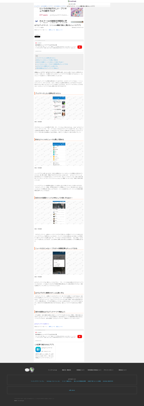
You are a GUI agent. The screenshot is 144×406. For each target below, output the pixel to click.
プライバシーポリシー (108, 370)
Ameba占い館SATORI (108, 381)
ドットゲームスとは (52, 370)
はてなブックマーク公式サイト (41, 324)
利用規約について (80, 370)
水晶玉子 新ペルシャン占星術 (94, 381)
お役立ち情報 (72, 4)
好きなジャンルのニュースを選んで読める (47, 60)
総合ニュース (59, 30)
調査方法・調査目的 (66, 370)
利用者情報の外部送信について (94, 370)
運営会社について (123, 370)
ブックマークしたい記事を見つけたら (46, 58)
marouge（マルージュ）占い (53, 381)
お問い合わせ (72, 390)
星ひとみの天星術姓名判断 (80, 381)
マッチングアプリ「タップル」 (38, 381)
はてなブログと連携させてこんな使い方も (47, 66)
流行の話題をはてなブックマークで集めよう (47, 68)
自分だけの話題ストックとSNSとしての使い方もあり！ (50, 62)
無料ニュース (52, 30)
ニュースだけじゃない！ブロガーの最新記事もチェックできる (52, 64)
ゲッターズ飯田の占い (67, 381)
